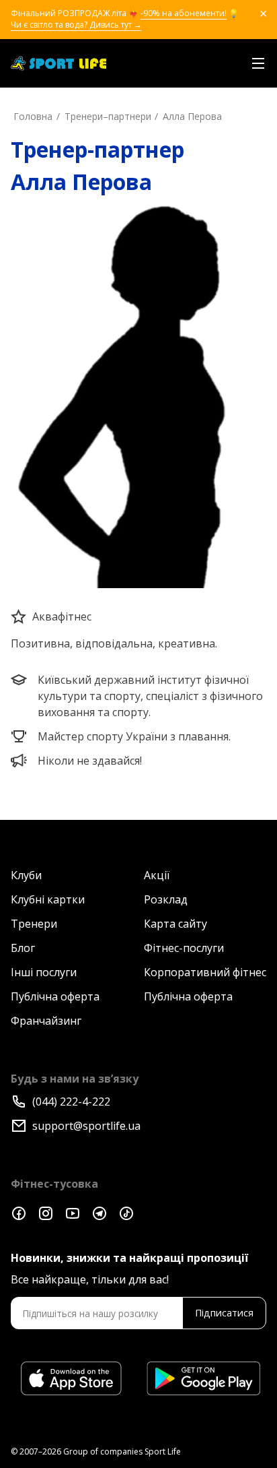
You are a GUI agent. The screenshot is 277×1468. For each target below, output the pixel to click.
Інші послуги (44, 972)
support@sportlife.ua (86, 1125)
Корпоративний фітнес (205, 972)
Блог (23, 947)
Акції (156, 875)
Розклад (166, 899)
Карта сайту (175, 923)
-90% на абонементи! (184, 13)
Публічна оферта (55, 996)
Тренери (34, 923)
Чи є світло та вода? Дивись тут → (76, 25)
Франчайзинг (46, 1020)
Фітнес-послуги (184, 947)
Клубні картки (48, 899)
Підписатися (224, 1312)
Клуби (26, 875)
